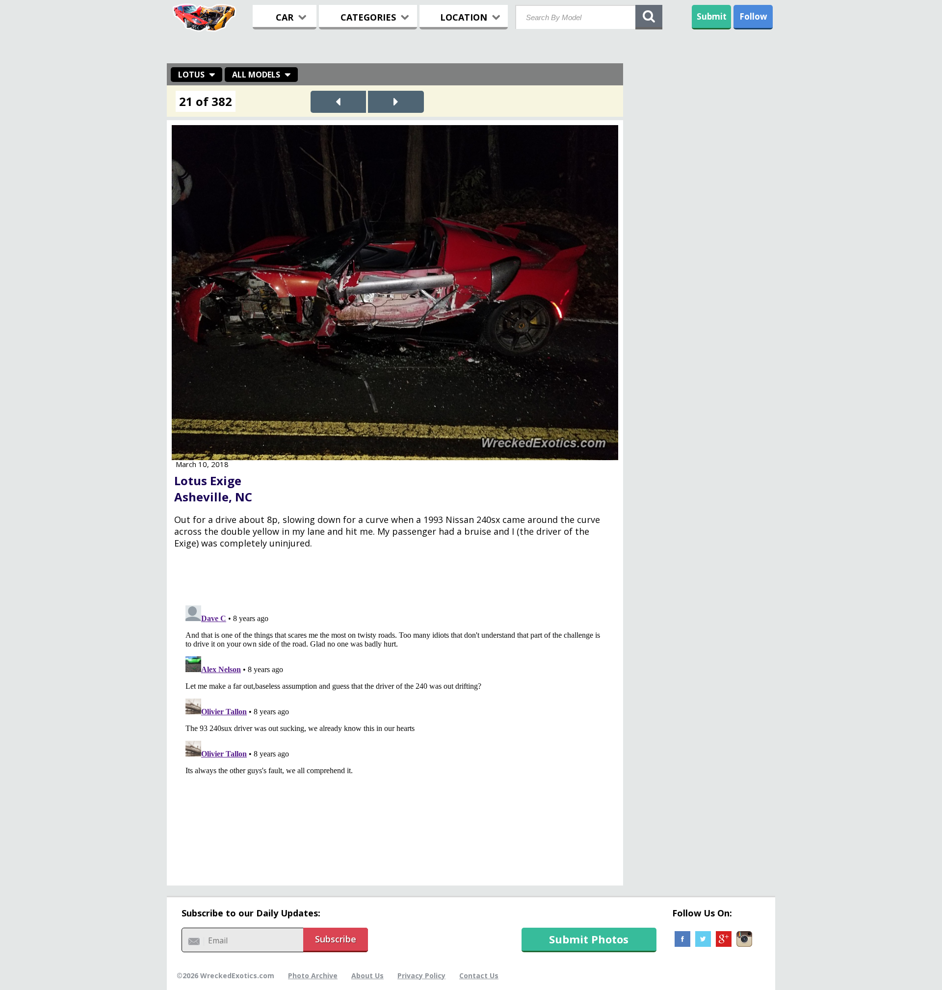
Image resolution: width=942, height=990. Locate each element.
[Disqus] (395, 724)
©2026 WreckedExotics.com (225, 975)
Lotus (191, 74)
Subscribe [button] (335, 939)
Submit (712, 16)
